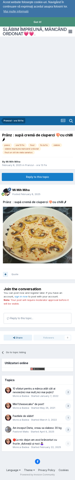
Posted (26, 194)
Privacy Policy (46, 470)
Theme (28, 470)
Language (12, 470)
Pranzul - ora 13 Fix (36, 165)
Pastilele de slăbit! (23, 416)
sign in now (21, 296)
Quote (14, 274)
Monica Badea (21, 395)
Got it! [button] (38, 21)
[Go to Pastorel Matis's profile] (8, 429)
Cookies (64, 470)
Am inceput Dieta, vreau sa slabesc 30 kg (37, 427)
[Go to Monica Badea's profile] (8, 390)
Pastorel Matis (21, 431)
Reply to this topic (37, 176)
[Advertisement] (37, 76)
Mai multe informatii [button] (16, 11)
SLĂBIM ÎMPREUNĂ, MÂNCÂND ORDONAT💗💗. (35, 31)
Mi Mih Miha (13, 161)
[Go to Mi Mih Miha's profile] (6, 192)
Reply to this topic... (21, 318)
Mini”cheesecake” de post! (28, 404)
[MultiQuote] (5, 274)
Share (19, 337)
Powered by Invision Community (37, 474)
